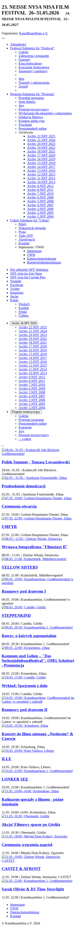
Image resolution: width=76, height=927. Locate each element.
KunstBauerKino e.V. (33, 33)
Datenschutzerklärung (24, 912)
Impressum (17, 904)
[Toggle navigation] (3, 38)
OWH (14, 908)
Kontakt (15, 916)
